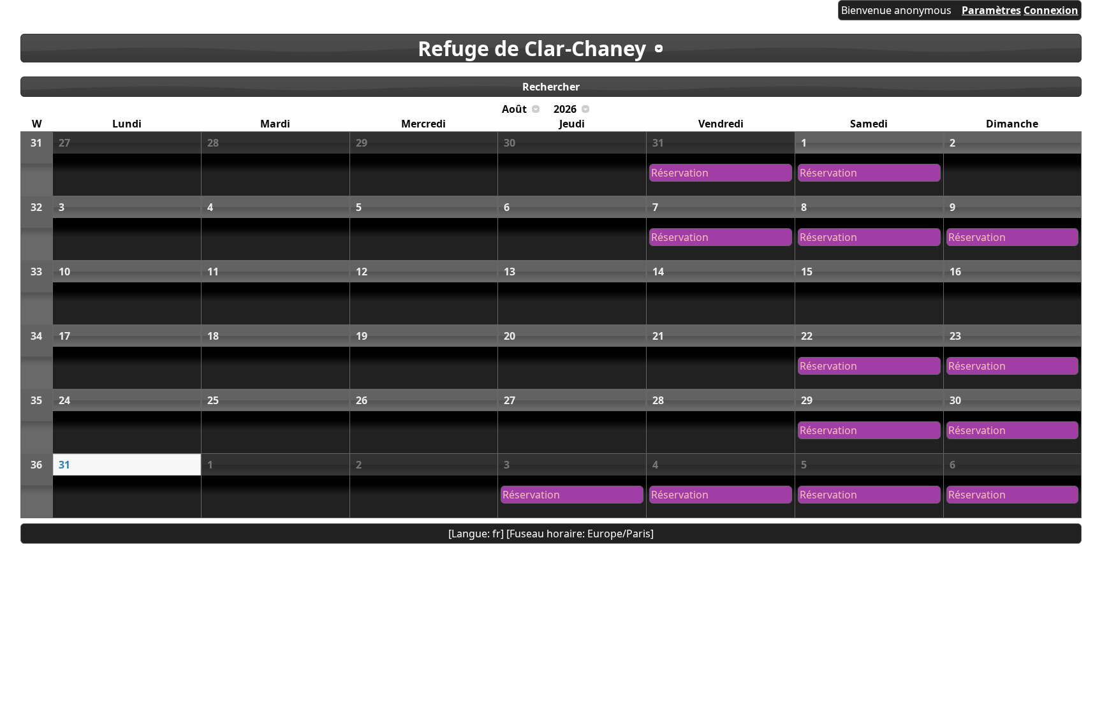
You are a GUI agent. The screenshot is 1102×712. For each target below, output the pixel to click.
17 (64, 336)
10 (64, 272)
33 (36, 272)
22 (806, 336)
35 (36, 400)
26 (361, 400)
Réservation (680, 173)
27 (64, 143)
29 (361, 143)
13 (509, 272)
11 (213, 272)
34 (36, 336)
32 (36, 207)
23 (955, 336)
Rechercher (551, 87)
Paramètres (991, 10)
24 (64, 400)
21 (658, 336)
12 (361, 272)
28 (213, 143)
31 (36, 143)
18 (213, 336)
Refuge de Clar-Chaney (532, 48)
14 (658, 272)
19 (361, 336)
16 (955, 272)
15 (806, 272)
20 (509, 336)
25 (213, 400)
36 (36, 465)
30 (509, 143)
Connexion (1051, 10)
